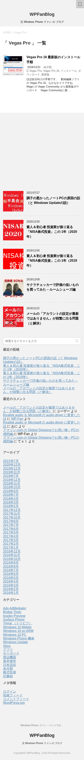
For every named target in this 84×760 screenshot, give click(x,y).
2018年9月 (11, 491)
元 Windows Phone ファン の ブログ (42, 743)
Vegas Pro (35, 70)
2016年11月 (11, 555)
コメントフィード (16, 699)
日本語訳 (9, 665)
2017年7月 (11, 525)
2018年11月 (11, 483)
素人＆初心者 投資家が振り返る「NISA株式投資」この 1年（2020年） (52, 231)
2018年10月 (12, 487)
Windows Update (15, 642)
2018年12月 (12, 480)
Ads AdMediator (14, 608)
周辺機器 (9, 657)
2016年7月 (11, 570)
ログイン (9, 691)
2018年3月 (11, 502)
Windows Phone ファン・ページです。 (42, 725)
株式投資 (9, 672)
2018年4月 (11, 498)
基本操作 (9, 661)
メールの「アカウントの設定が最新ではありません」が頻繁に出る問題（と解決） (53, 318)
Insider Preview (14, 616)
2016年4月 (11, 581)
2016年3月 (11, 585)
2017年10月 (12, 517)
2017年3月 (11, 540)
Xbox (7, 646)
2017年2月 (11, 543)
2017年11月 (11, 513)
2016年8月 (11, 566)
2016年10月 (12, 559)
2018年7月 (11, 494)
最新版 (45, 74)
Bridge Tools (12, 612)
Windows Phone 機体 (18, 638)
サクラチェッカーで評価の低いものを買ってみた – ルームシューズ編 (53, 287)
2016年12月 (12, 551)
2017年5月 (11, 532)
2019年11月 (11, 472)
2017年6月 (11, 529)
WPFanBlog (42, 14)
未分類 (48, 67)
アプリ (8, 649)
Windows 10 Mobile (17, 627)
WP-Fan (17, 418)
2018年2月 (11, 506)
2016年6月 (11, 574)
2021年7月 (11, 461)
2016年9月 (11, 562)
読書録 (8, 676)
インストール (69, 70)
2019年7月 (11, 476)
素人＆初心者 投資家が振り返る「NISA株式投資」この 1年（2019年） (52, 260)
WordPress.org (14, 702)
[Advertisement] (33, 153)
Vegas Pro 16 (51, 70)
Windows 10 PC (15, 634)
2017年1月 (11, 547)
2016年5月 (11, 577)
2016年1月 (11, 592)
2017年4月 (11, 536)
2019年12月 (12, 468)
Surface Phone (14, 619)
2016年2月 (11, 589)
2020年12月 (12, 464)
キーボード (11, 653)
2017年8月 (11, 521)
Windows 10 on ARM (18, 631)
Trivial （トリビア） (17, 623)
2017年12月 (12, 510)
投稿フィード (13, 695)
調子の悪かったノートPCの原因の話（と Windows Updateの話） (53, 200)
